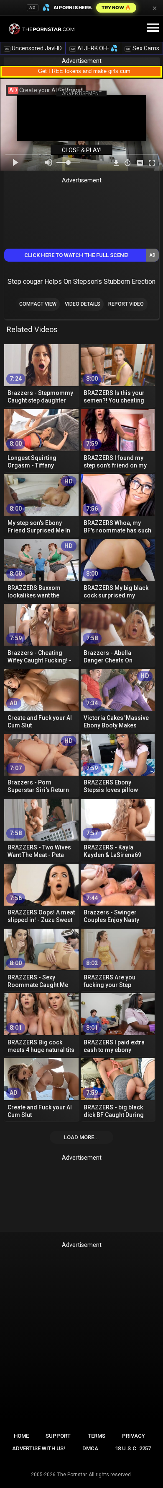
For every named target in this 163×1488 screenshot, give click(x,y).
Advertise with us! (38, 1448)
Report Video (126, 304)
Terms (96, 1436)
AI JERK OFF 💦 (94, 48)
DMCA (90, 1448)
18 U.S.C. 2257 (133, 1448)
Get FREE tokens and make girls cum (84, 71)
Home (21, 1436)
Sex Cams (142, 48)
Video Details (82, 304)
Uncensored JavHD (33, 48)
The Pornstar (72, 1475)
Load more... (81, 1137)
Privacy (133, 1436)
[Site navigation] (152, 28)
